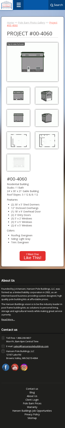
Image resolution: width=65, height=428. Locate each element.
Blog (32, 392)
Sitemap (32, 418)
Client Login (32, 399)
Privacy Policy (32, 414)
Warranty (32, 407)
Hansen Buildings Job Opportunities (32, 410)
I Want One (32, 256)
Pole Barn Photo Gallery (31, 22)
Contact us (32, 388)
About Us (32, 396)
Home (10, 22)
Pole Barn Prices (32, 403)
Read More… (8, 319)
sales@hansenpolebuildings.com (31, 346)
